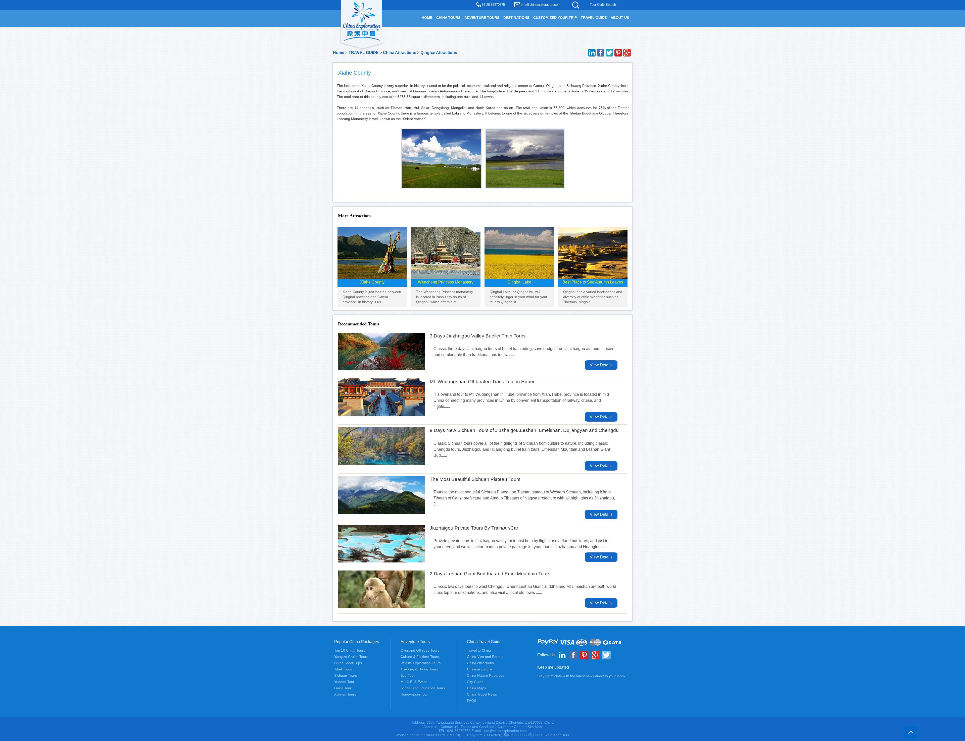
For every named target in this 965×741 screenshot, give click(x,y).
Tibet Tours (343, 669)
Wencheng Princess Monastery (445, 282)
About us (430, 727)
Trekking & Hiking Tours (419, 669)
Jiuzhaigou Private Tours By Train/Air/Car (474, 528)
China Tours (448, 18)
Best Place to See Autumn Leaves (592, 282)
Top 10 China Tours (349, 650)
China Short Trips (348, 663)
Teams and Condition (477, 727)
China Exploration (361, 21)
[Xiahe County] (372, 253)
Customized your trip (555, 18)
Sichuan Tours (345, 675)
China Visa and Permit (484, 657)
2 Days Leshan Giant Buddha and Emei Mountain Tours (490, 573)
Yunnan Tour (344, 682)
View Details (601, 365)
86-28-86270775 (493, 5)
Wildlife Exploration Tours (421, 663)
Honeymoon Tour (414, 694)
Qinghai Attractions (438, 52)
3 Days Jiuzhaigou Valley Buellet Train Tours (478, 335)
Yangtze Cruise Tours (351, 657)
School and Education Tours (423, 688)
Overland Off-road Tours (420, 650)
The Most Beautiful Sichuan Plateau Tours (475, 479)
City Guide (475, 682)
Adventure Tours (481, 18)
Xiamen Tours (345, 694)
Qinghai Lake (519, 282)
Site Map (535, 727)
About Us (620, 18)
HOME (427, 18)
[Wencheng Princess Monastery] (446, 253)
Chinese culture (479, 669)
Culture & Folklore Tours (420, 657)
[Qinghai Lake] (519, 253)
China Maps (476, 688)
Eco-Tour (408, 675)
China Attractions (399, 52)
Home (338, 52)
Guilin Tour (342, 688)
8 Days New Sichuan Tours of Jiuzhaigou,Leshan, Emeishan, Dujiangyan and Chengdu (524, 430)
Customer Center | (512, 727)
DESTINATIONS (516, 18)
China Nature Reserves (485, 675)
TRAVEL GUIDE (594, 18)
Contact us (449, 727)
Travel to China (479, 650)
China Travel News (482, 694)
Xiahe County (372, 282)
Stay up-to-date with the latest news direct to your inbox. (581, 676)
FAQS (471, 701)
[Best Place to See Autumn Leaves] (593, 253)
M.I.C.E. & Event (414, 682)
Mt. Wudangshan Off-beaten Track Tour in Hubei (482, 381)
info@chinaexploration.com (540, 5)
